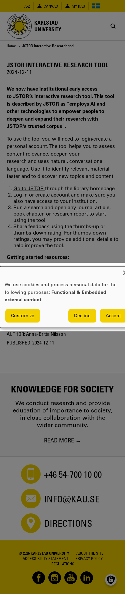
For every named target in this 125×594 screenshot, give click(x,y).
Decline (82, 315)
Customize (22, 315)
